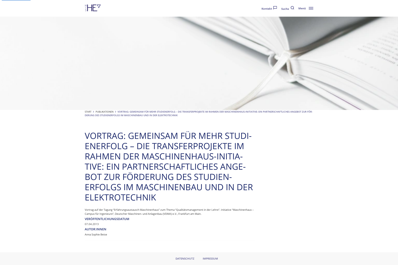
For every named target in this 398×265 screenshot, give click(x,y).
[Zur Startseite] (93, 8)
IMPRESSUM (210, 258)
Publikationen (104, 111)
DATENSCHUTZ (185, 258)
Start (88, 111)
